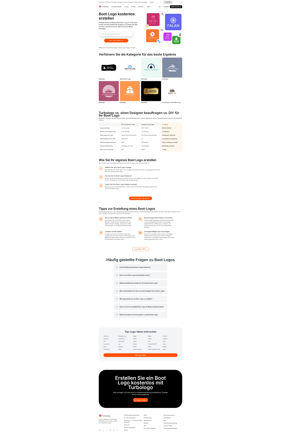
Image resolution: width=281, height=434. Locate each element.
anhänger (120, 346)
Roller (105, 346)
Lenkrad (165, 336)
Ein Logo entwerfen (117, 6)
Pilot (104, 341)
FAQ (145, 425)
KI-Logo (126, 6)
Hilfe (145, 415)
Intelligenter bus (122, 336)
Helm (149, 341)
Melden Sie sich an (176, 6)
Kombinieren (106, 349)
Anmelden (166, 6)
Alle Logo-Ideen (140, 355)
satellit (120, 349)
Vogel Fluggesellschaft (154, 349)
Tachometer (121, 341)
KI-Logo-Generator (130, 418)
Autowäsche (121, 338)
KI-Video (133, 6)
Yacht (164, 341)
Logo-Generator (111, 163)
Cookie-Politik (168, 425)
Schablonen (167, 418)
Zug (119, 344)
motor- (164, 344)
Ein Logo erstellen (140, 400)
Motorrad (105, 336)
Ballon (164, 349)
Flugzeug (105, 338)
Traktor (150, 338)
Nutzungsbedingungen (170, 428)
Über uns (127, 425)
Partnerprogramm (169, 415)
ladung (164, 346)
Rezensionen (147, 420)
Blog (165, 420)
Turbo (149, 346)
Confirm (168, 2)
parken (135, 346)
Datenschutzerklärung (170, 423)
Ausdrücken (106, 344)
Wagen (135, 336)
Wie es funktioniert (129, 427)
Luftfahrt (165, 338)
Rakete (149, 336)
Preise (126, 430)
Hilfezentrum (147, 418)
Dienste (146, 423)
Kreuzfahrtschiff (152, 344)
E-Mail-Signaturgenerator (131, 415)
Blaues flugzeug (137, 349)
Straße (135, 338)
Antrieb (135, 344)
